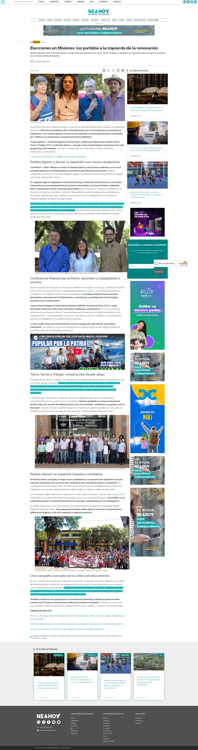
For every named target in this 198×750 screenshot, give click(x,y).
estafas (90, 291)
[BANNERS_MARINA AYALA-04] (147, 349)
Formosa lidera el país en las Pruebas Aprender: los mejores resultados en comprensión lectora (76, 624)
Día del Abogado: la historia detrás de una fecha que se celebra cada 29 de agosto (48, 685)
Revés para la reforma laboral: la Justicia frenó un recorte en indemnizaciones (82, 679)
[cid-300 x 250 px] (147, 236)
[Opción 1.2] (147, 381)
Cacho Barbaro (44, 636)
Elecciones (76, 636)
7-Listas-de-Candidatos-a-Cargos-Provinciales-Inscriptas (57, 156)
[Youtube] (191, 1)
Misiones (36, 42)
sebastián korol (116, 636)
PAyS (100, 636)
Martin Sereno (86, 636)
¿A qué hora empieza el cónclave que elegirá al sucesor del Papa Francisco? (67, 629)
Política (43, 42)
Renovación (106, 636)
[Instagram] (184, 1)
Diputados (54, 636)
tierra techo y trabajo (39, 638)
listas (63, 148)
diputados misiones (65, 636)
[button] (104, 70)
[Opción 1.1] (99, 35)
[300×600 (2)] (147, 556)
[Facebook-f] (195, 1)
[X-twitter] (188, 1)
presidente (119, 494)
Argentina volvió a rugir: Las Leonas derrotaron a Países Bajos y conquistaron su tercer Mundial (147, 194)
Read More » (41, 691)
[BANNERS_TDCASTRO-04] (147, 452)
